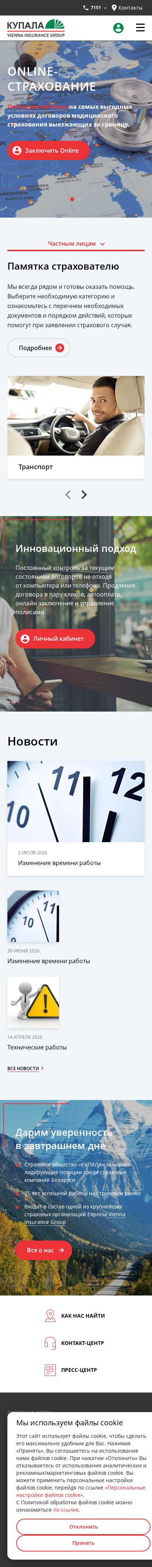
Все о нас (40, 1250)
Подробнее (35, 348)
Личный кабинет (58, 638)
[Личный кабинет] (120, 28)
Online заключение (37, 107)
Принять (83, 1542)
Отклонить (83, 1526)
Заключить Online (52, 150)
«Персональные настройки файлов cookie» (80, 1491)
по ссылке (66, 1509)
